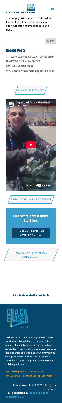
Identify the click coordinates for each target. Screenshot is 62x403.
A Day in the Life (31, 90)
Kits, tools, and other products (31, 295)
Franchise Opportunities (31, 199)
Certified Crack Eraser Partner (38, 376)
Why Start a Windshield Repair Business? (31, 71)
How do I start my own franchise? (31, 232)
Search (50, 40)
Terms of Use (36, 371)
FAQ (7, 371)
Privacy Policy (19, 371)
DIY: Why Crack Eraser (19, 65)
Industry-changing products (31, 254)
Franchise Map (12, 376)
